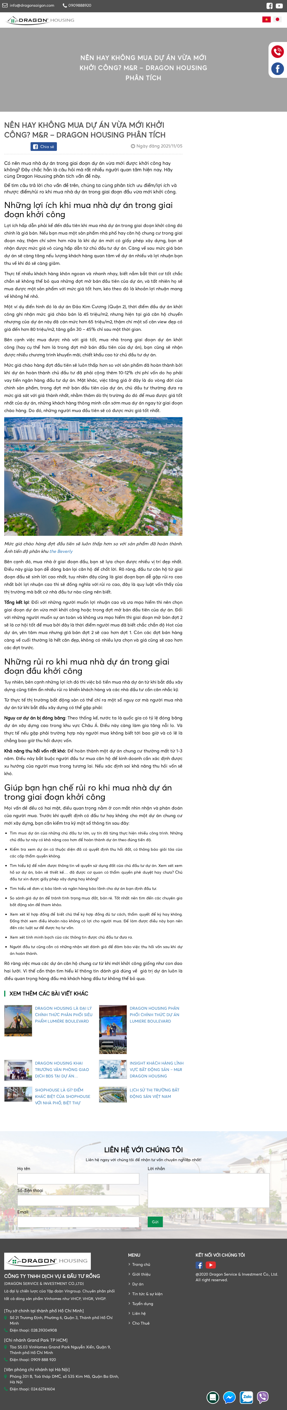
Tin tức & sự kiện (147, 1293)
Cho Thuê (141, 1323)
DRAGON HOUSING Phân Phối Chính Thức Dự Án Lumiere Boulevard (154, 1014)
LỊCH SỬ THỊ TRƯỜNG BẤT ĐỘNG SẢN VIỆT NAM (154, 1093)
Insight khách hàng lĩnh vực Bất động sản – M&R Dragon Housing (157, 1069)
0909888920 (79, 5)
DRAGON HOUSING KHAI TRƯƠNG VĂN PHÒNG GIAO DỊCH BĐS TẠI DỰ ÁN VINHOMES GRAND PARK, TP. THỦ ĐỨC (62, 1070)
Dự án (138, 1284)
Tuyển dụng (142, 1303)
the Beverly (60, 551)
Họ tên (23, 1168)
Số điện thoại (30, 1190)
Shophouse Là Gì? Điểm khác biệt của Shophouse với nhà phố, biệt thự (62, 1096)
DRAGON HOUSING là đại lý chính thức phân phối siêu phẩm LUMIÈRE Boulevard (63, 1014)
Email (22, 1211)
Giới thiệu (141, 1274)
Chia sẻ (47, 146)
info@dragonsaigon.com (32, 5)
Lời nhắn (156, 1168)
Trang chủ (141, 1264)
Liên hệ (139, 1313)
